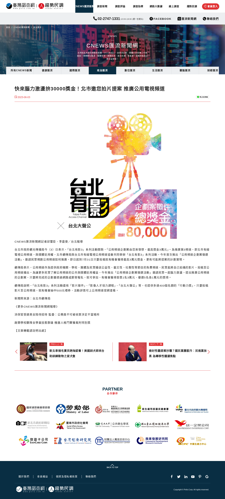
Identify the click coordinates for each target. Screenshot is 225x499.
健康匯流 (47, 70)
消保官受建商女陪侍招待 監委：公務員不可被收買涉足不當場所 (57, 314)
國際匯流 (74, 70)
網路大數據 (156, 6)
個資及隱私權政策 (67, 476)
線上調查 (174, 6)
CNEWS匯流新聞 (84, 6)
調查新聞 (102, 6)
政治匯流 (102, 70)
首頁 (8, 27)
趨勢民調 (192, 6)
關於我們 (24, 476)
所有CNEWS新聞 (21, 70)
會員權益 (42, 476)
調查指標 (138, 6)
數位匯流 (130, 70)
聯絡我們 (91, 476)
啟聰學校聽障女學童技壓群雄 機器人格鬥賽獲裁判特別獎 (53, 322)
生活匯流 (157, 70)
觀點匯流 (185, 70)
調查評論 (120, 6)
